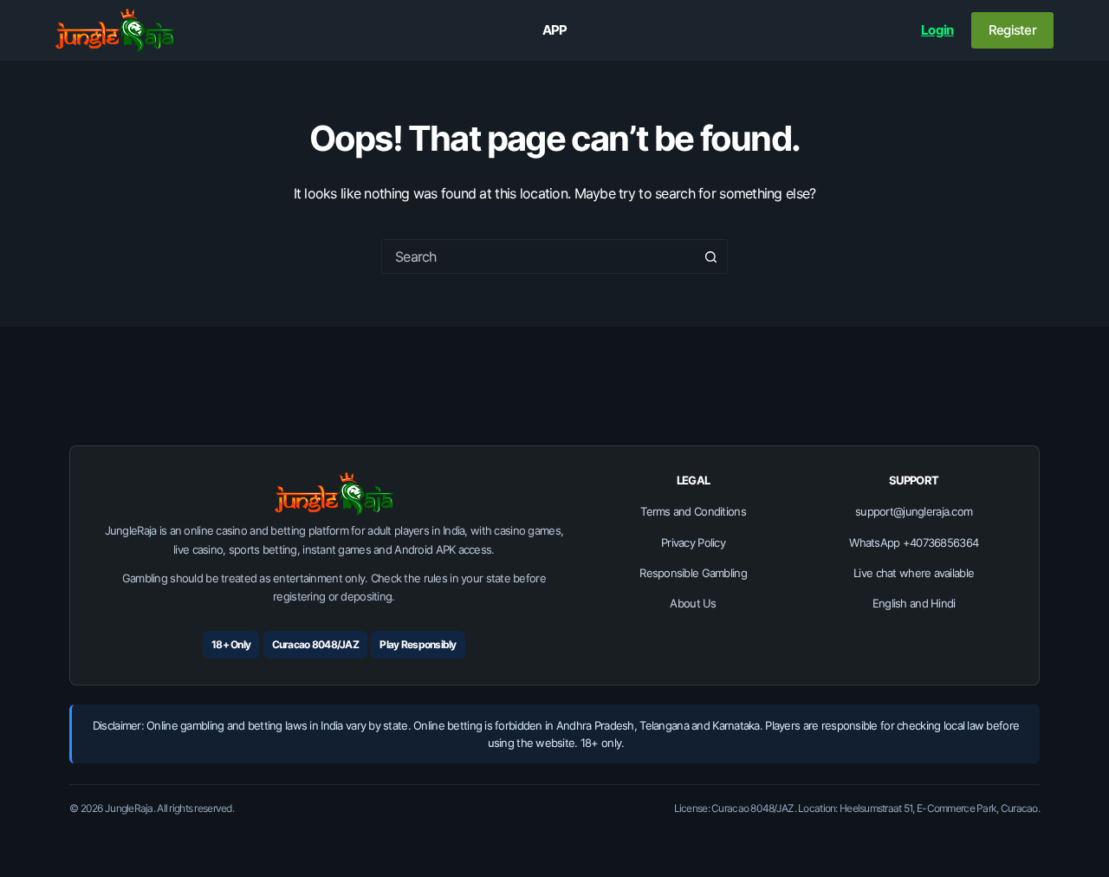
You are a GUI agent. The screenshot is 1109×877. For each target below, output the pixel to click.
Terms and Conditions (693, 511)
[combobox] (538, 256)
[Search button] (710, 256)
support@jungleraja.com (913, 511)
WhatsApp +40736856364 (913, 542)
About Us (693, 603)
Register (1012, 30)
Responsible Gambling (693, 573)
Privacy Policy (693, 542)
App (554, 30)
